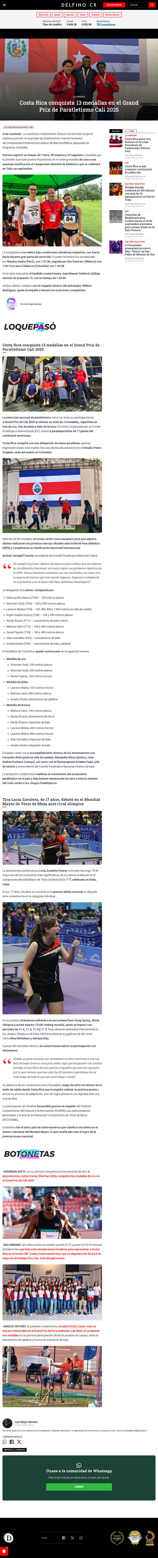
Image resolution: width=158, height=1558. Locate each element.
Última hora (43, 15)
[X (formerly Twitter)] (72, 1538)
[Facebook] (64, 1538)
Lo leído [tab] (129, 131)
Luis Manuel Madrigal (134, 234)
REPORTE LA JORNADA (14, 1450)
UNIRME (79, 1486)
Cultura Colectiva (135, 184)
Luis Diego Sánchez (133, 155)
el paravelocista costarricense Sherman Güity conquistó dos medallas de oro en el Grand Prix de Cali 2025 (51, 1176)
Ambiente (95, 15)
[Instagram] (81, 1538)
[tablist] (132, 131)
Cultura (83, 15)
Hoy (127, 163)
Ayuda (44, 1538)
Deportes (70, 15)
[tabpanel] (132, 198)
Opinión (57, 15)
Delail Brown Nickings (134, 258)
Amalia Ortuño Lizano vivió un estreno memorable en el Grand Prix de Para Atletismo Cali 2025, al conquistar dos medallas (51, 1331)
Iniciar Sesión (114, 5)
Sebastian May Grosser (135, 176)
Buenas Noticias (112, 15)
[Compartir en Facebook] (11, 1441)
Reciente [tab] (116, 131)
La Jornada (79, 97)
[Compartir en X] (19, 1441)
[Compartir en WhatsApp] (4, 1442)
